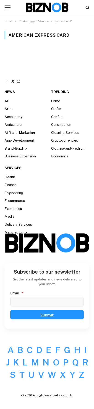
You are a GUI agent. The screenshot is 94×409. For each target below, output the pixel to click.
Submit (47, 315)
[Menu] (7, 7)
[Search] (87, 7)
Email (17, 293)
